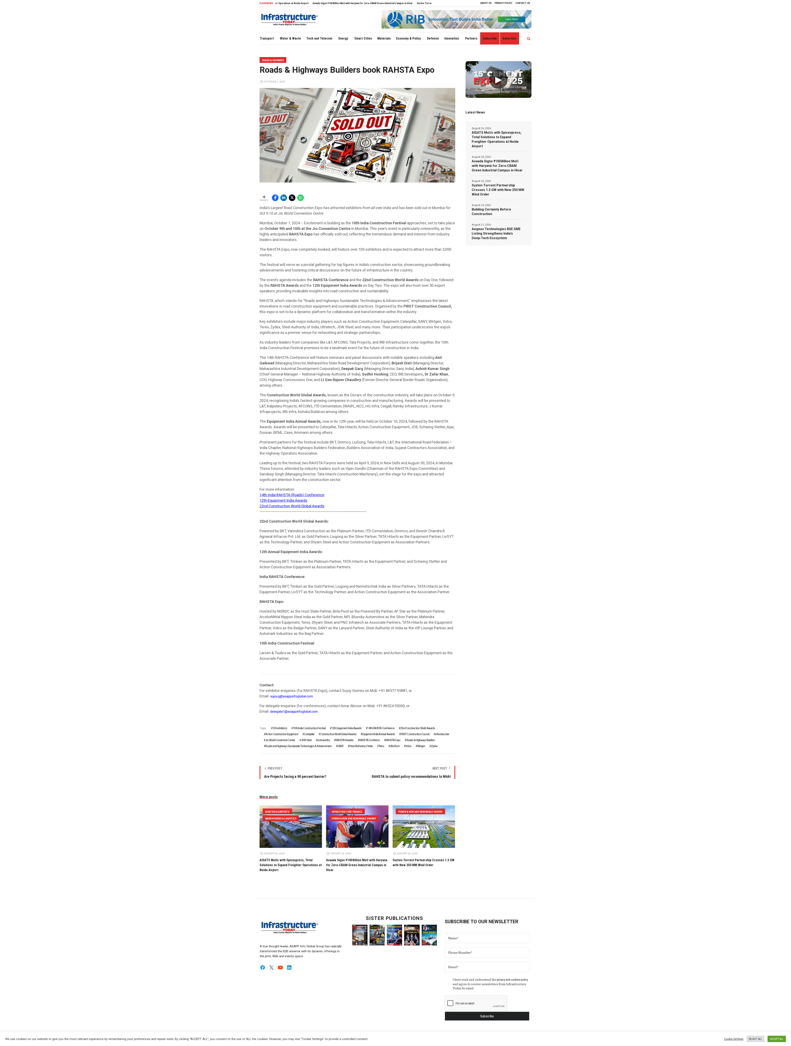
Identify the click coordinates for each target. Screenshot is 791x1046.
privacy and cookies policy (512, 980)
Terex (381, 746)
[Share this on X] (292, 197)
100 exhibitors (280, 728)
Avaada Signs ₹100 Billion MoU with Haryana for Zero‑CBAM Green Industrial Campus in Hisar (310, 3)
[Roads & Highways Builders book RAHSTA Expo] (357, 135)
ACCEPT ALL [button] (776, 1038)
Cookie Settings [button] (733, 1039)
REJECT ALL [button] (755, 1038)
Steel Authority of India (361, 746)
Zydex (434, 746)
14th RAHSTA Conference (380, 728)
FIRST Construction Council (415, 734)
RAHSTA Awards (344, 740)
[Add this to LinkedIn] (283, 197)
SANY (340, 746)
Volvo (408, 746)
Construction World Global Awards (338, 734)
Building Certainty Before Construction (491, 211)
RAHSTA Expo (393, 740)
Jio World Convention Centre (280, 740)
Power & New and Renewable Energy (354, 818)
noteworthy (323, 740)
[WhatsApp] (300, 197)
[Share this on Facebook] (275, 197)
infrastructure (442, 734)
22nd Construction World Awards (417, 728)
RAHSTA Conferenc (369, 740)
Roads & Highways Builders (420, 740)
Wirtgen (421, 746)
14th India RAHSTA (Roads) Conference (292, 495)
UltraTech (395, 746)
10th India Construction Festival (309, 728)
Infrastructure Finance (347, 811)
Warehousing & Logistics (280, 818)
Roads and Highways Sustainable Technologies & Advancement (298, 746)
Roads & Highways (273, 60)
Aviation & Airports (277, 811)
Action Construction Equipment (281, 734)
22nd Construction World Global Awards (292, 506)
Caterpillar (309, 734)
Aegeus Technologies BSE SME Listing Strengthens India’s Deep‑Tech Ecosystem (496, 233)
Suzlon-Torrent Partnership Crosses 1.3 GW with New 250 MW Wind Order (403, 3)
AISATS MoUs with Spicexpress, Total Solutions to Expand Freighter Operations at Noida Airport (291, 865)
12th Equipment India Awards (283, 500)
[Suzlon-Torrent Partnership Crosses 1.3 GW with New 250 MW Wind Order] (424, 826)
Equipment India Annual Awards (378, 734)
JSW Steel (306, 740)
